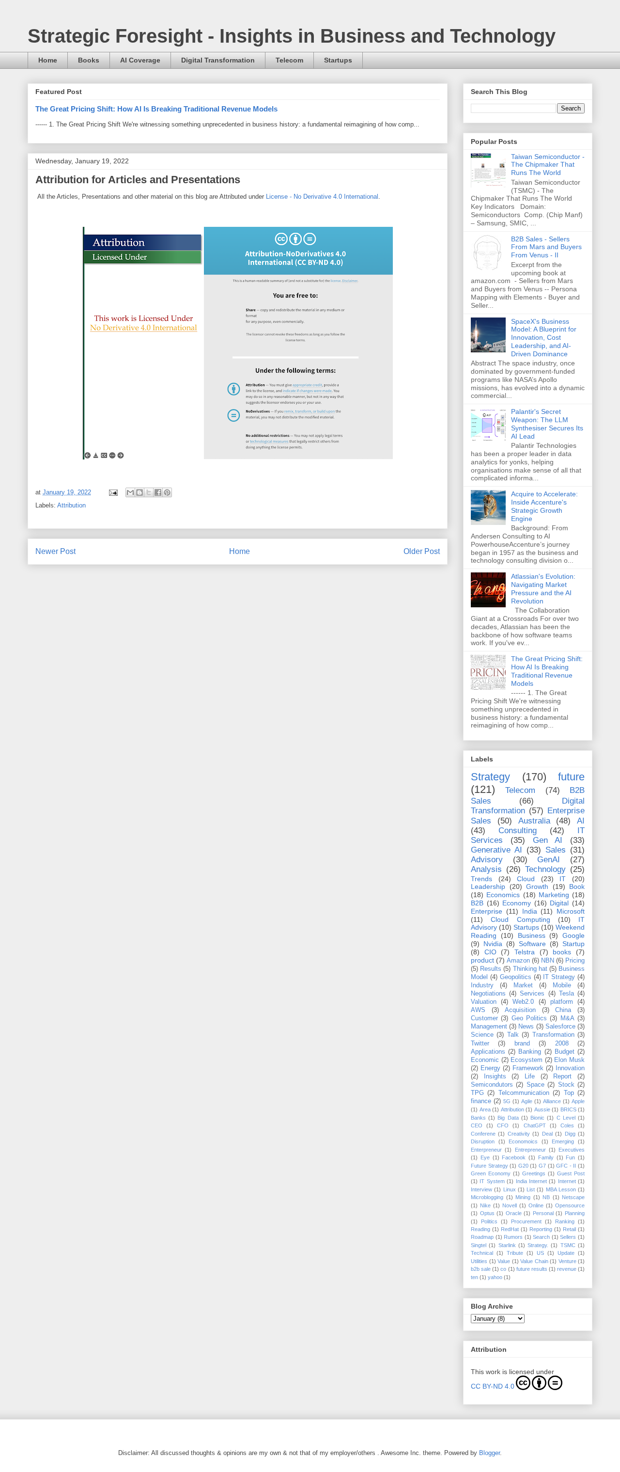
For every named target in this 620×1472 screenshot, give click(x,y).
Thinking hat (530, 969)
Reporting (540, 1229)
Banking (529, 1051)
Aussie (542, 1109)
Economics (503, 895)
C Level (566, 1118)
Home (47, 60)
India (529, 911)
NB (546, 1197)
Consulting (517, 830)
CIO (490, 952)
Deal (547, 1134)
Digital (559, 903)
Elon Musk (569, 1060)
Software (532, 944)
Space (535, 1084)
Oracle (514, 1213)
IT (562, 879)
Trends (481, 879)
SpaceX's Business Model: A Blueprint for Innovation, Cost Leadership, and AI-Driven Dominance (543, 337)
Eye (485, 1157)
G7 (542, 1166)
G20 (523, 1166)
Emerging (563, 1141)
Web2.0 (523, 1001)
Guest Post (571, 1173)
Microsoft (571, 911)
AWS (478, 1010)
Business (531, 935)
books (562, 952)
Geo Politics (529, 1018)
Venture (567, 1261)
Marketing (554, 895)
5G (507, 1101)
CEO (476, 1125)
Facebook (514, 1157)
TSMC (567, 1245)
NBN (547, 960)
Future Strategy (489, 1166)
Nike (485, 1205)
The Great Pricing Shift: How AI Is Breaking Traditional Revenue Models (156, 109)
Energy (490, 1068)
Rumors (513, 1237)
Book (577, 886)
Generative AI (496, 850)
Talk (513, 1034)
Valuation (483, 1001)
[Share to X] (149, 492)
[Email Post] (113, 492)
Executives (571, 1150)
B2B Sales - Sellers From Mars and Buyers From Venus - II (546, 247)
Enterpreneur (486, 1150)
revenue (566, 1269)
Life (530, 1076)
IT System (492, 1181)
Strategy (490, 777)
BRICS (568, 1109)
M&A (567, 1018)
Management (489, 1026)
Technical (482, 1253)
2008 (562, 1043)
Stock (566, 1084)
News (526, 1026)
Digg (570, 1134)
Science (482, 1034)
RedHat (510, 1229)
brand (522, 1043)
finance (481, 1101)
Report (562, 1076)
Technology (545, 869)
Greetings (533, 1173)
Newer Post (55, 551)
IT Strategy (559, 977)
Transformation (553, 1034)
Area (485, 1109)
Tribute (515, 1253)
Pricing (575, 960)
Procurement (526, 1221)
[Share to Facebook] (158, 492)
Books (88, 60)
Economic (485, 1060)
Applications (488, 1051)
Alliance (552, 1101)
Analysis (486, 869)
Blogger (489, 1452)
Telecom (289, 60)
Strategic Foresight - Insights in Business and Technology (292, 36)
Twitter (480, 1043)
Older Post (421, 551)
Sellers (568, 1237)
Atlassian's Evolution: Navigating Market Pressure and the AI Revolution (543, 588)
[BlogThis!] (139, 492)
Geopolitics (515, 977)
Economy (516, 903)
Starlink (507, 1245)
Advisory (487, 859)
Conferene (483, 1134)
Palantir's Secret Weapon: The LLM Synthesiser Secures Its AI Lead (547, 424)
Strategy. (537, 1245)
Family (546, 1157)
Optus (487, 1213)
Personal (543, 1213)
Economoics (523, 1141)
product (482, 960)
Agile (526, 1101)
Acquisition (520, 1010)
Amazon (518, 960)
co (503, 1269)
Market (523, 985)
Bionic (537, 1118)
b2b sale (481, 1269)
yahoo (495, 1277)
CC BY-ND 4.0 (492, 1386)
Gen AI (548, 840)
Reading (480, 1229)
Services (532, 993)
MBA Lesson (561, 1189)
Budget (564, 1051)
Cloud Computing (520, 919)
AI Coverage (140, 60)
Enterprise (486, 911)
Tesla (566, 993)
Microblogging (487, 1197)
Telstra (524, 952)
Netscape (573, 1197)
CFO (503, 1125)
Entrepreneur (530, 1150)
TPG (477, 1093)
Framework (527, 1068)
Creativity (519, 1134)
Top (569, 1093)
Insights (495, 1076)
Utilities (479, 1261)
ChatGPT (535, 1125)
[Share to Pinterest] (167, 492)
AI (581, 820)
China (563, 1010)
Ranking (564, 1221)
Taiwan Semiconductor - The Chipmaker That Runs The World (548, 165)
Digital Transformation (218, 60)
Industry (482, 985)
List (531, 1189)
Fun (570, 1157)
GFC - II (566, 1166)
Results (490, 969)
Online (535, 1205)
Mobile (562, 985)
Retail (569, 1229)
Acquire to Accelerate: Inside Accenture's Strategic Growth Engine (544, 506)
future (571, 777)
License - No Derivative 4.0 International (322, 196)
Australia (534, 820)
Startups (338, 60)
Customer (484, 1018)
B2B (477, 903)
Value (503, 1261)
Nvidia (492, 944)
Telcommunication (523, 1093)
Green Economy (491, 1173)
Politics (489, 1221)
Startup (573, 944)
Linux (509, 1189)
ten (474, 1277)
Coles (567, 1125)
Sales (555, 850)
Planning (575, 1213)
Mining (522, 1197)
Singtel (478, 1245)
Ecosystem (526, 1060)
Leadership (488, 886)
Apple (578, 1101)
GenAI (548, 859)
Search (541, 1237)
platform (561, 1001)
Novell (509, 1205)
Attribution (71, 505)
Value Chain (534, 1261)
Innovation (570, 1068)
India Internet (531, 1181)
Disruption (483, 1141)
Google (573, 935)
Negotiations (488, 993)
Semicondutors (492, 1084)
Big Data (507, 1118)
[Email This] (130, 492)
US (540, 1253)
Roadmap (482, 1237)
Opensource (570, 1205)
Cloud (526, 879)
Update (566, 1253)
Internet (567, 1181)
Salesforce (560, 1026)
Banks (478, 1118)
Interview (481, 1189)
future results (531, 1269)
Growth (537, 886)
